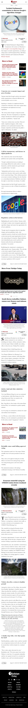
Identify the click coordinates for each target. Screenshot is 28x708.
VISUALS (14, 692)
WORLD (9, 684)
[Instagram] (11, 679)
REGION (18, 682)
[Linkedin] (19, 679)
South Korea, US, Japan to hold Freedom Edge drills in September (10, 429)
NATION (9, 682)
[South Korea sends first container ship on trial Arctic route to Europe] (22, 437)
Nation (16, 5)
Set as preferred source (22, 39)
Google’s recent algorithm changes (13, 49)
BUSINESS (18, 684)
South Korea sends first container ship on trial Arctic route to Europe (9, 437)
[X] (9, 679)
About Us (5, 697)
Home (12, 5)
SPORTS (10, 689)
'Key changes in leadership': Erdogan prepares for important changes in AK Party (10, 82)
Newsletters (11, 697)
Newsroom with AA (7, 510)
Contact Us (18, 697)
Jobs (24, 697)
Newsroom (5, 38)
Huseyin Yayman (5, 56)
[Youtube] (14, 679)
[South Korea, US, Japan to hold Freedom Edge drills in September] (22, 429)
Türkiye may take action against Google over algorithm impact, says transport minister (10, 74)
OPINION (18, 689)
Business (3, 68)
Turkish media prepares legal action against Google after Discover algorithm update (9, 66)
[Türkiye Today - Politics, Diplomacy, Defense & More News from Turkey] (14, 2)
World (3, 432)
